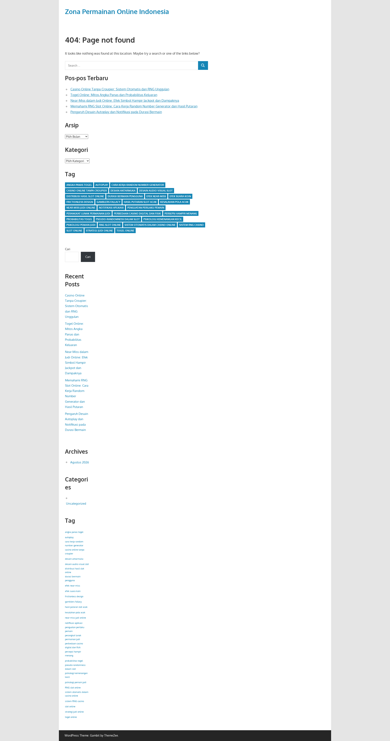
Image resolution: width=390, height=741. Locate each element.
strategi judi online (99, 230)
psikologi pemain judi (80, 224)
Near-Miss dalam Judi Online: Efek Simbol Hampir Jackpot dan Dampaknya (124, 100)
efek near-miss (156, 196)
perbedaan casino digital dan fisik (137, 213)
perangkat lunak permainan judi (88, 213)
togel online (125, 230)
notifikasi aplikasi (111, 207)
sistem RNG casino (191, 224)
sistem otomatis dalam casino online (150, 224)
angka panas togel (79, 184)
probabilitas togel (79, 219)
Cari (67, 249)
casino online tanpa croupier (86, 190)
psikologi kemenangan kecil (162, 219)
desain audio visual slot (156, 190)
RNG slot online (110, 224)
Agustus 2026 (79, 462)
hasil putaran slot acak (140, 201)
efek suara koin (180, 196)
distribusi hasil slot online (85, 196)
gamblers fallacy (108, 201)
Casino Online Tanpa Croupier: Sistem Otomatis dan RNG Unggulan (119, 89)
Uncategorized (76, 503)
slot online (74, 230)
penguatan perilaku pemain (145, 207)
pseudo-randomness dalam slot (118, 219)
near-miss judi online (80, 207)
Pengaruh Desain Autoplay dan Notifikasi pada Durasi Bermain (116, 112)
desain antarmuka (122, 190)
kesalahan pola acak (174, 201)
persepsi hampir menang (181, 213)
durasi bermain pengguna (125, 196)
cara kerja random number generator (138, 184)
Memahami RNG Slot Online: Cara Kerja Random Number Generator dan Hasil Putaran (133, 106)
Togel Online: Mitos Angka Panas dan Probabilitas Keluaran (113, 95)
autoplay (101, 184)
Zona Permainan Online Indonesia (117, 11)
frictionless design (79, 201)
